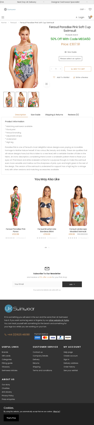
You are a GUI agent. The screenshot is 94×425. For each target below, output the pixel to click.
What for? (56, 411)
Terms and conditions (42, 370)
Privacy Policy (8, 395)
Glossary (6, 367)
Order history (69, 367)
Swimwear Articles (9, 370)
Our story (6, 384)
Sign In (66, 359)
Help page (68, 352)
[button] (46, 247)
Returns (36, 363)
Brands (5, 352)
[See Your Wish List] (91, 9)
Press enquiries (8, 399)
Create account (71, 356)
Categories (7, 359)
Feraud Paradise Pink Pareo (15, 230)
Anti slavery (7, 392)
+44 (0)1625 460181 (18, 334)
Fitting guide (7, 363)
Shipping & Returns (54, 114)
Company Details (40, 356)
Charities (6, 388)
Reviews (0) (73, 114)
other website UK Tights (59, 320)
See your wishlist (71, 370)
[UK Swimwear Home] (9, 9)
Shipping (36, 367)
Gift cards (6, 356)
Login (81, 17)
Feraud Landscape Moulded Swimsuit (78, 230)
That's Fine (11, 418)
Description (20, 114)
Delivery (36, 359)
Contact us (38, 352)
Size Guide (71, 52)
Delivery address (71, 363)
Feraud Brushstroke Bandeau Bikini (47, 230)
